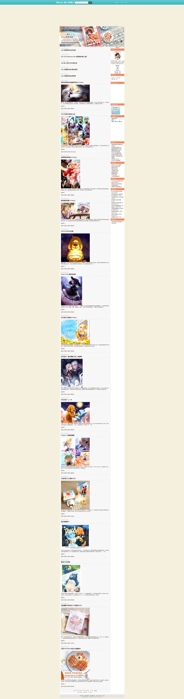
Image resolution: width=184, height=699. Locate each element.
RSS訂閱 (114, 221)
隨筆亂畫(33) (114, 173)
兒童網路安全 (92, 695)
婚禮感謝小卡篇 (114, 217)
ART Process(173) (115, 166)
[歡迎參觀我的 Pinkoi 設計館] (115, 114)
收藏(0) (68, 108)
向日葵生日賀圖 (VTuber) (69, 317)
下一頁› (91, 690)
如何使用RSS (119, 221)
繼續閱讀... (63, 106)
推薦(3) (65, 151)
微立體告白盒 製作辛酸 (116, 199)
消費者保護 (87, 695)
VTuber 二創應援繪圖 (67, 435)
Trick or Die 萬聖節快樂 (68, 274)
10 (87, 690)
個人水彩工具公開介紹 (70, 63)
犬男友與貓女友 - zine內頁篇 (117, 196)
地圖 (117, 68)
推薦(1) (65, 194)
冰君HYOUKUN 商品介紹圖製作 (71, 648)
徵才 (104, 695)
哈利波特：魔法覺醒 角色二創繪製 (71, 356)
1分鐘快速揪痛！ (114, 185)
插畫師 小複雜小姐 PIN (68, 28)
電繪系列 (72, 108)
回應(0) (62, 108)
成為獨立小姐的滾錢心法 (116, 186)
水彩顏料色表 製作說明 (70, 69)
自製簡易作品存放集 (69, 50)
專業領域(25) (114, 172)
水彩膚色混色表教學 (69, 76)
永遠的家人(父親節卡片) (68, 478)
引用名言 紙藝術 (114, 214)
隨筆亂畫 (72, 268)
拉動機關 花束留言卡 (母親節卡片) (71, 605)
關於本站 (117, 65)
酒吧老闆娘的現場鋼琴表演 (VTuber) (72, 82)
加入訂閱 (114, 223)
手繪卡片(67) (114, 169)
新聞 (116, 2)
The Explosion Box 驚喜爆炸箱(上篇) (75, 56)
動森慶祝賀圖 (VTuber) (68, 200)
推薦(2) (65, 108)
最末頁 (95, 690)
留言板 (117, 67)
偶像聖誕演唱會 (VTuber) (69, 157)
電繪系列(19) (115, 170)
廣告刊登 (82, 695)
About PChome (99, 695)
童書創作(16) (114, 167)
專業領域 (72, 686)
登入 (126, 2)
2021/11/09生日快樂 (67, 231)
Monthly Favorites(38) (115, 164)
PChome (122, 2)
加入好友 (117, 70)
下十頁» (90, 692)
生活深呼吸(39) (115, 176)
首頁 (61, 45)
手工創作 (72, 516)
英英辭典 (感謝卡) (115, 211)
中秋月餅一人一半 (66, 400)
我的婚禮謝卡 (65, 521)
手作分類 (114, 174)
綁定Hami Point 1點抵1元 (116, 183)
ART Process (73, 151)
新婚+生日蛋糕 (65, 562)
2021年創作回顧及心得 (68, 114)
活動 (64, 45)
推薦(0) (65, 268)
